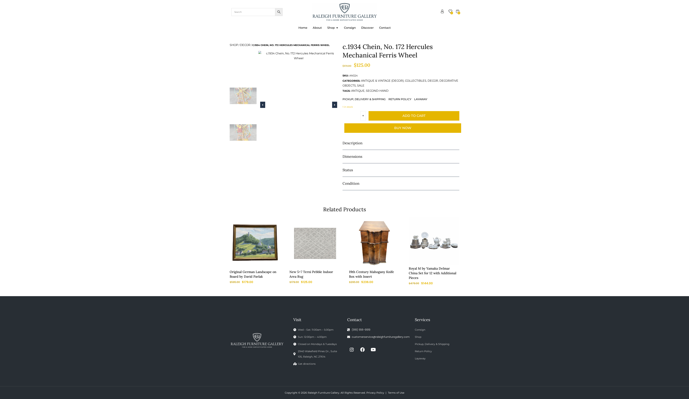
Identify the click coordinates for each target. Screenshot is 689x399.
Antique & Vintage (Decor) (382, 80)
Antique (358, 90)
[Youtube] (373, 349)
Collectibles (415, 80)
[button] (262, 105)
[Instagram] (351, 349)
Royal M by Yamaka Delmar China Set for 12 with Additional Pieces (432, 273)
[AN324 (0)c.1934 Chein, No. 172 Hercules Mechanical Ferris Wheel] (298, 56)
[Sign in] (442, 12)
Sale (360, 85)
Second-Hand (377, 90)
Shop (234, 45)
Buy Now (402, 128)
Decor (245, 45)
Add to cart (414, 116)
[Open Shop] (337, 28)
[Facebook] (362, 349)
